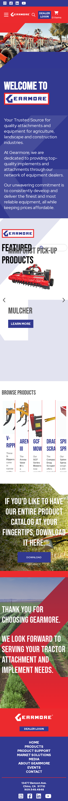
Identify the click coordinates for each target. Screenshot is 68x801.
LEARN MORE (21, 324)
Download (34, 557)
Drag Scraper (54, 445)
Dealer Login (44, 15)
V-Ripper (12, 442)
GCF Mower (39, 445)
